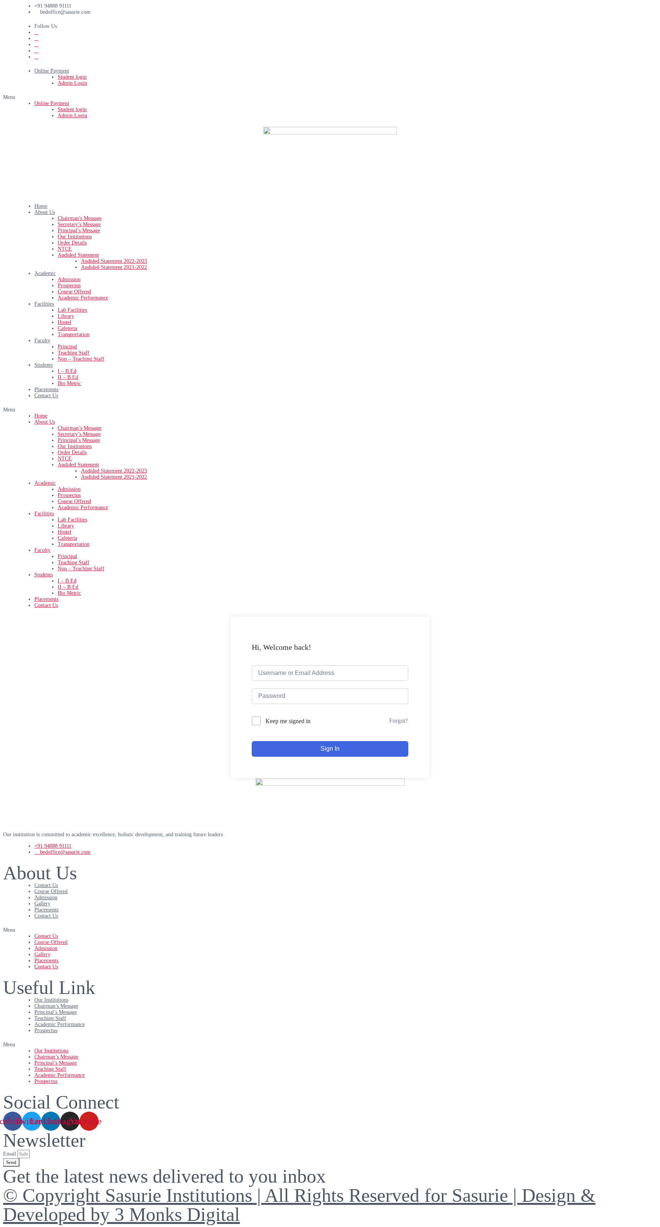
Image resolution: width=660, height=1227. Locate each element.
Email (10, 1154)
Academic (45, 273)
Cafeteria (67, 328)
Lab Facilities (72, 310)
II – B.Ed (68, 377)
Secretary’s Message (79, 224)
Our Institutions (75, 237)
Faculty (42, 340)
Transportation (73, 334)
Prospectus (69, 285)
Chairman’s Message (80, 218)
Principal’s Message (79, 230)
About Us (44, 212)
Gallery (42, 903)
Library (66, 316)
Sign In (330, 748)
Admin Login (72, 83)
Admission (69, 279)
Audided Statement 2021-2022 (114, 267)
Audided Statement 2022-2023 (114, 261)
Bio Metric (69, 383)
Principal (67, 347)
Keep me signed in (288, 721)
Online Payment (51, 71)
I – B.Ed (67, 371)
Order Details (72, 243)
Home (40, 206)
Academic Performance (83, 298)
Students (43, 365)
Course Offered (74, 292)
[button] (330, 97)
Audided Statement (78, 255)
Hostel (64, 322)
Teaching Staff (73, 353)
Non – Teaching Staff (81, 359)
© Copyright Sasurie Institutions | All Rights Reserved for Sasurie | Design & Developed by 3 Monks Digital (299, 1205)
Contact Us (46, 395)
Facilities (44, 304)
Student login (72, 77)
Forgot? (398, 720)
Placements (46, 389)
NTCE (65, 249)
